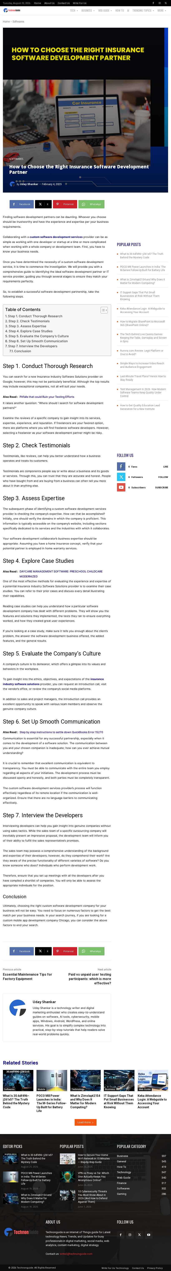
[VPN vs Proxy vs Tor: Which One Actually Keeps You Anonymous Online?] (67, 1177)
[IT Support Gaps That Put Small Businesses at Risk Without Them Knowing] (119, 1080)
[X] (165, 3)
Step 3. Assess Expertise (27, 326)
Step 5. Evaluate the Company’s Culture (39, 336)
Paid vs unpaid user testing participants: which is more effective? (89, 979)
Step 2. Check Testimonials (29, 321)
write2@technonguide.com (76, 1253)
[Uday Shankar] (13, 184)
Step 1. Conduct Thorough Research (35, 316)
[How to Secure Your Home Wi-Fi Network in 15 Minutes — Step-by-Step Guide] (67, 1158)
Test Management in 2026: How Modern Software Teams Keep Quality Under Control (143, 393)
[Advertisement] (142, 221)
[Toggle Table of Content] (102, 310)
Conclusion (22, 351)
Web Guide (145, 1089)
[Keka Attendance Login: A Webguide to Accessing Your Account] (153, 1080)
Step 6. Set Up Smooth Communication (38, 341)
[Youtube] (148, 1235)
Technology (78, 1089)
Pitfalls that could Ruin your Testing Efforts (47, 396)
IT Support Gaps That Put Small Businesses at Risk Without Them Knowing (140, 296)
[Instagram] (159, 3)
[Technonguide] (13, 10)
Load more (84, 1122)
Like (165, 466)
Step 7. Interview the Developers (32, 346)
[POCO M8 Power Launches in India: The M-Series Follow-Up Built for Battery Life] (51, 1080)
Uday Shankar (29, 184)
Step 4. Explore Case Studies (31, 331)
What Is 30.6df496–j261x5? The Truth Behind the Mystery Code (37, 1159)
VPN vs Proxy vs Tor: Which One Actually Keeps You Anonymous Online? (93, 1177)
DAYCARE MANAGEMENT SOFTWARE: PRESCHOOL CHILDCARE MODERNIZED (61, 574)
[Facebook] (153, 3)
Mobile (41, 1089)
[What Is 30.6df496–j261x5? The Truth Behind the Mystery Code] (18, 1080)
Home (6, 21)
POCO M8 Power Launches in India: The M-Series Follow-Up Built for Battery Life (51, 1103)
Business (110, 1089)
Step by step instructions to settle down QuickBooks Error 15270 (61, 732)
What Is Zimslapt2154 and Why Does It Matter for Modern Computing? (36, 1199)
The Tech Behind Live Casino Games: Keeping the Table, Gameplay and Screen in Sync (143, 338)
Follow (163, 477)
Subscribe (161, 487)
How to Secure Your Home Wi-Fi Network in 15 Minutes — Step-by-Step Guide (94, 1159)
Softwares (18, 21)
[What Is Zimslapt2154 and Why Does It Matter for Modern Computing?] (85, 1080)
